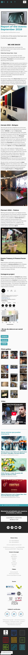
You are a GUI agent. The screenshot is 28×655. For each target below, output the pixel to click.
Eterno (14, 559)
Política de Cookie (14, 621)
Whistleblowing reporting (14, 624)
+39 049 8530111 (15, 542)
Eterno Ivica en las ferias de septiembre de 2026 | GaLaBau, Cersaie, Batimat (14, 452)
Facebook (4, 340)
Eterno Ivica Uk (14, 572)
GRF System (14, 556)
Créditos (22, 621)
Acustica (14, 564)
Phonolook (14, 563)
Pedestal (14, 554)
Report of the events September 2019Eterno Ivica (8, 2)
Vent (14, 566)
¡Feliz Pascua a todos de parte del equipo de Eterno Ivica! (12, 474)
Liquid (14, 561)
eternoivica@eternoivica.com (14, 544)
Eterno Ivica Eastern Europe (14, 575)
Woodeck (14, 558)
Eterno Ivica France (14, 573)
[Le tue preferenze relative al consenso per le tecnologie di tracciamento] (7, 652)
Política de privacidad (8, 619)
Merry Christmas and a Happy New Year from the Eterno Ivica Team (13, 495)
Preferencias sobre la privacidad (14, 623)
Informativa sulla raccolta (5, 653)
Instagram (4, 336)
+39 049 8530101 (15, 540)
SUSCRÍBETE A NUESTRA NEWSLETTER (14, 518)
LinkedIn (4, 343)
